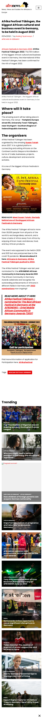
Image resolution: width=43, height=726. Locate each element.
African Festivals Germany (20, 372)
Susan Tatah (32, 142)
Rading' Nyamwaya (24, 36)
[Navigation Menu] (38, 8)
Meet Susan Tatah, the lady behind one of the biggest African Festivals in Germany (21, 220)
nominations (8, 288)
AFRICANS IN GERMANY (10, 39)
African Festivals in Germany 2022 (17, 49)
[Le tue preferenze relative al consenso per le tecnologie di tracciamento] (41, 544)
